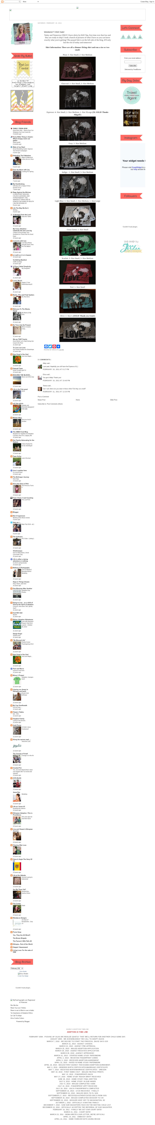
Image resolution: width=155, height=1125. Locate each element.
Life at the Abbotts (19, 875)
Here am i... (17, 522)
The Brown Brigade (19, 938)
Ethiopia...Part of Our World (23, 944)
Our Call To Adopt (16, 1015)
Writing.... (16, 210)
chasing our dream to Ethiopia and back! (20, 690)
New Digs (16, 479)
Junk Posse (17, 725)
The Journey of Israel (20, 754)
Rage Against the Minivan (22, 192)
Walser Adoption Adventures (23, 619)
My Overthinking (19, 184)
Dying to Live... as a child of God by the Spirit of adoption (23, 603)
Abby (44, 363)
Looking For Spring (27, 171)
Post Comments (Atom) (55, 404)
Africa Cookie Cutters (17, 1018)
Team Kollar (17, 456)
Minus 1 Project (18, 675)
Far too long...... (17, 707)
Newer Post (41, 400)
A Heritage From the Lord (22, 215)
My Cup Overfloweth (20, 705)
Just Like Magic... (27, 356)
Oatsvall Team (18, 368)
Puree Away (17, 932)
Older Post (113, 400)
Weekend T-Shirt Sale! (54, 32)
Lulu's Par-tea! (26, 458)
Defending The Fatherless (22, 155)
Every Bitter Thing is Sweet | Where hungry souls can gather (23, 138)
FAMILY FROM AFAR (20, 128)
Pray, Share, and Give (19, 584)
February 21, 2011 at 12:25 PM (56, 392)
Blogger (15, 512)
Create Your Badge (23, 976)
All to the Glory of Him (21, 484)
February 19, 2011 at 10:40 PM (56, 380)
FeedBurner (137, 69)
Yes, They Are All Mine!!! (21, 935)
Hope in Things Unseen (21, 582)
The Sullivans (18, 537)
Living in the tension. (19, 720)
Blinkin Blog (17, 418)
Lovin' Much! (17, 281)
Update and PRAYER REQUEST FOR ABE (28, 407)
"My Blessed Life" (19, 640)
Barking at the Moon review (21, 518)
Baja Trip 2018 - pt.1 (28, 524)
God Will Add (17, 613)
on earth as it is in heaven (22, 255)
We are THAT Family (20, 339)
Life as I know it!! (19, 806)
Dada (23, 905)
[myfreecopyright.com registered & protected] (23, 1002)
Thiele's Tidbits (18, 712)
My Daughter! (26, 268)
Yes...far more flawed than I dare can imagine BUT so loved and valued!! (23, 771)
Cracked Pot (17, 768)
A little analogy (17, 262)
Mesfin (15, 615)
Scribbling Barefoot (20, 260)
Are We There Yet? (19, 889)
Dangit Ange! (17, 634)
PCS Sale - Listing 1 (28, 538)
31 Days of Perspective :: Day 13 (27, 921)
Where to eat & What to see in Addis (22, 1010)
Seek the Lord (26, 741)
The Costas (17, 904)
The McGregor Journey (21, 477)
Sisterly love (16, 635)
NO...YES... (16, 714)
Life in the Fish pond (20, 389)
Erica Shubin (23, 971)
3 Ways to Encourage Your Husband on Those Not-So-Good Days (23, 234)
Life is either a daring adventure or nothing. (20, 560)
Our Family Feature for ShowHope (23, 349)
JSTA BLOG (17, 778)
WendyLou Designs (20, 918)
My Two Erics (26, 297)
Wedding (24, 794)
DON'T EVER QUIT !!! (19, 370)
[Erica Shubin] (23, 974)
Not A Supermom (19, 516)
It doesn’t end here (18, 670)
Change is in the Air (28, 755)
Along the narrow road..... (22, 739)
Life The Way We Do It (20, 208)
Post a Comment (43, 397)
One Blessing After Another (22, 588)
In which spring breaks (20, 563)
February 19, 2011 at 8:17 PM (56, 369)
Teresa (45, 386)
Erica (44, 374)
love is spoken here (20, 470)
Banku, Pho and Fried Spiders (23, 295)
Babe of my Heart (19, 147)
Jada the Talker (26, 216)
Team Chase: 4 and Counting (23, 498)
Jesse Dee (16, 792)
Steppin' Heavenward (20, 947)
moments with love (19, 241)
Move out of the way (28, 377)
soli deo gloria (18, 403)
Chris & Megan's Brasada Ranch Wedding (27, 571)
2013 (23, 391)
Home (78, 400)
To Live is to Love (19, 348)
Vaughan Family (18, 719)
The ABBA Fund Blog (20, 432)
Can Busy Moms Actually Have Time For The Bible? (28, 244)
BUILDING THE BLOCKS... (22, 375)
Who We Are (14, 1005)
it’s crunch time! (17, 472)
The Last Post (26, 500)
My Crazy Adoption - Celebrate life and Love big (22, 229)
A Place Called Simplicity (22, 266)
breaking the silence (19, 808)
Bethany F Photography (21, 568)
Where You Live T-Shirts (18, 1008)
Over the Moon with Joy (21, 170)
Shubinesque (17, 551)
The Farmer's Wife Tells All (22, 941)
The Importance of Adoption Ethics (21, 1013)
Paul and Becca (18, 669)
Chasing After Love (19, 845)
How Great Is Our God (20, 354)
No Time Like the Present (22, 325)
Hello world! (16, 142)
